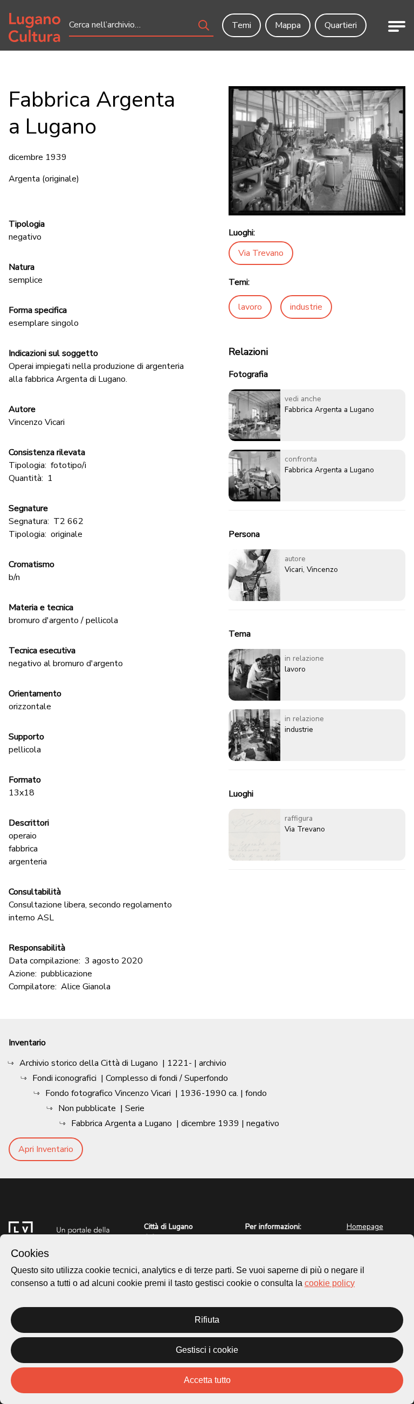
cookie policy (330, 1283)
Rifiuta (207, 1319)
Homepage (365, 1226)
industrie (306, 307)
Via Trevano (261, 253)
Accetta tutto (207, 1380)
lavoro (250, 307)
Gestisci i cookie (207, 1349)
